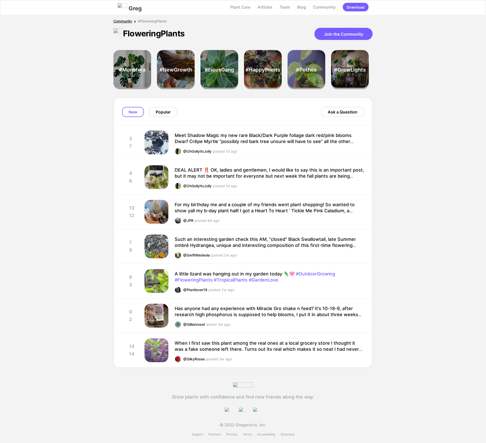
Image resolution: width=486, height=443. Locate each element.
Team (284, 7)
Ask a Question (342, 111)
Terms (247, 434)
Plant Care (240, 7)
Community (324, 7)
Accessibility (266, 434)
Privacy (231, 434)
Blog (301, 7)
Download (355, 7)
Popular (163, 111)
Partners (215, 434)
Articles (264, 7)
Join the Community (343, 34)
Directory (287, 434)
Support (197, 434)
